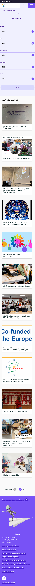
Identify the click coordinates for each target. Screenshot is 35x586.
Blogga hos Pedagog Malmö (10, 557)
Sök (17, 13)
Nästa (24, 489)
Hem (3, 10)
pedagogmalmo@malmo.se (10, 546)
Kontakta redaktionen (9, 549)
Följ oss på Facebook (8, 582)
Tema (1, 38)
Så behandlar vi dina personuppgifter (14, 560)
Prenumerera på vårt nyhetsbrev (13, 500)
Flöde (2, 27)
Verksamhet (4, 50)
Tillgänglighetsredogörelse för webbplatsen (16, 564)
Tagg (1, 74)
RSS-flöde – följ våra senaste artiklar (14, 553)
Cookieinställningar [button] (8, 571)
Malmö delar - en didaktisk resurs (13, 567)
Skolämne (3, 62)
